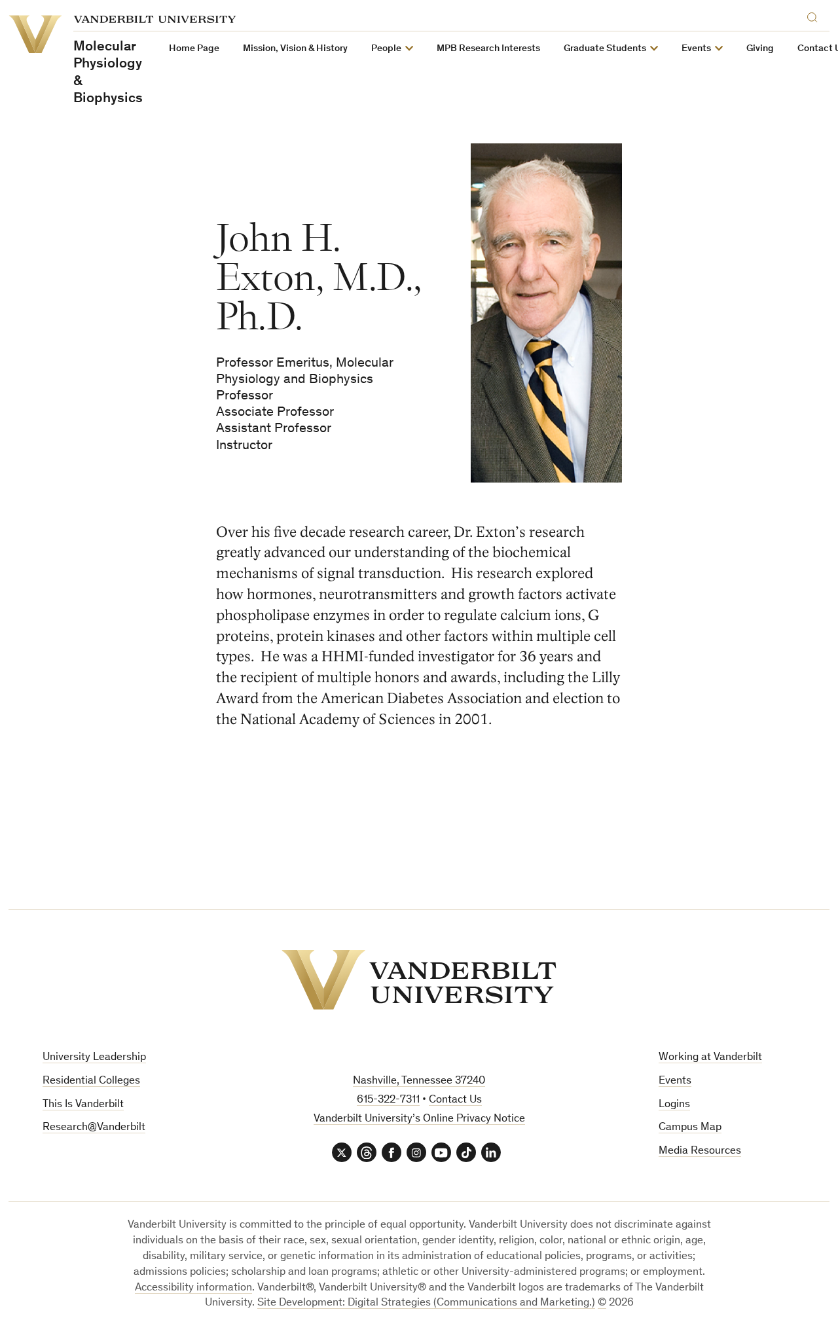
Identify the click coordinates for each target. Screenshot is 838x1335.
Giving (760, 49)
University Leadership (94, 1057)
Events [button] (696, 49)
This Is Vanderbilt (83, 1104)
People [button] (386, 49)
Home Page (194, 49)
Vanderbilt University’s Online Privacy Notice (419, 1119)
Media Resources (700, 1151)
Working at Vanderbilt (710, 1057)
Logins (674, 1104)
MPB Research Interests (488, 49)
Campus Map (690, 1127)
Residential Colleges (91, 1081)
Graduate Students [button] (605, 49)
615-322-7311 (388, 1100)
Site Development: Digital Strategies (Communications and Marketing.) (426, 1303)
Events (675, 1081)
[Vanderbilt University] (419, 980)
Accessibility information (193, 1288)
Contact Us (455, 1100)
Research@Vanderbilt (94, 1127)
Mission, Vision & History (295, 49)
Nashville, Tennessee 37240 (419, 1081)
